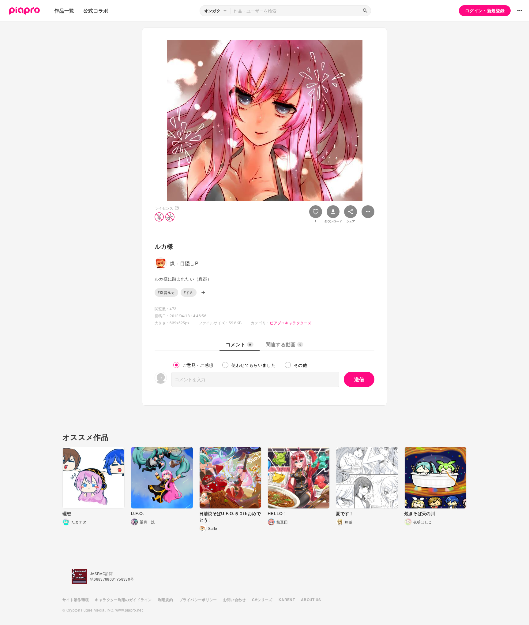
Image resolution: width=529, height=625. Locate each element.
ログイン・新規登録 (485, 10)
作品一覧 (64, 10)
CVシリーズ (262, 599)
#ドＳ (188, 292)
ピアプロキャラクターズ (290, 322)
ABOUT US (311, 599)
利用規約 (165, 599)
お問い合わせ (234, 599)
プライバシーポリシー (198, 599)
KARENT (287, 599)
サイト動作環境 (75, 599)
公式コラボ (95, 10)
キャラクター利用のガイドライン (123, 599)
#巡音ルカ (166, 292)
